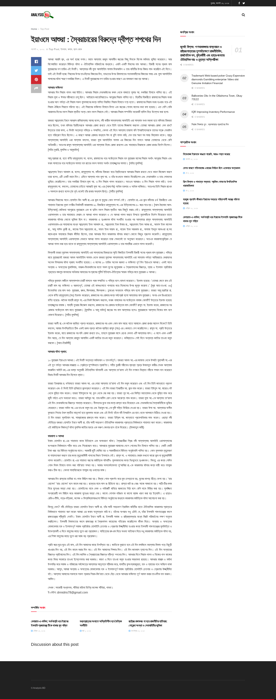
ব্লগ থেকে (78, 49)
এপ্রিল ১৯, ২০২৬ (39, 631)
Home (34, 29)
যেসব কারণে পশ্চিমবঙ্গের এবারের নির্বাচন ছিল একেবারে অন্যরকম (211, 168)
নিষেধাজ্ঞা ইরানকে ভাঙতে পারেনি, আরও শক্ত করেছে (206, 154)
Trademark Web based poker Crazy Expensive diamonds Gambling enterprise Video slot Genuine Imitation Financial (218, 79)
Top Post (44, 29)
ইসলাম (63, 49)
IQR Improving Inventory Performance (213, 111)
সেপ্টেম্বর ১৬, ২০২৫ (137, 631)
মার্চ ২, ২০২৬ (86, 631)
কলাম (70, 49)
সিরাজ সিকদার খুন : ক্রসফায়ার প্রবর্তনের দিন (210, 124)
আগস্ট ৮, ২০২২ (37, 49)
